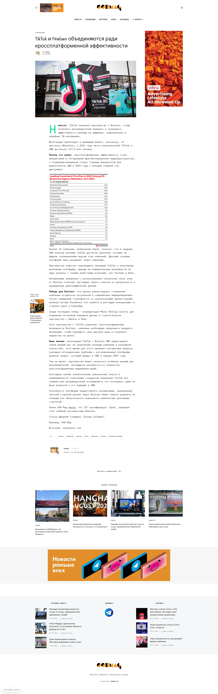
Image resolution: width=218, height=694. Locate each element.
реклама (103, 436)
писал (72, 407)
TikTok (86, 436)
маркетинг (94, 436)
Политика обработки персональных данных (109, 674)
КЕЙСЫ (113, 520)
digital (61, 436)
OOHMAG (47, 52)
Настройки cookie (12, 690)
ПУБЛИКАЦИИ (40, 32)
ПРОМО (37, 525)
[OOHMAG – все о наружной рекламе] (109, 8)
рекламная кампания (115, 436)
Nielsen (78, 436)
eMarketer (70, 436)
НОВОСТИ (152, 520)
